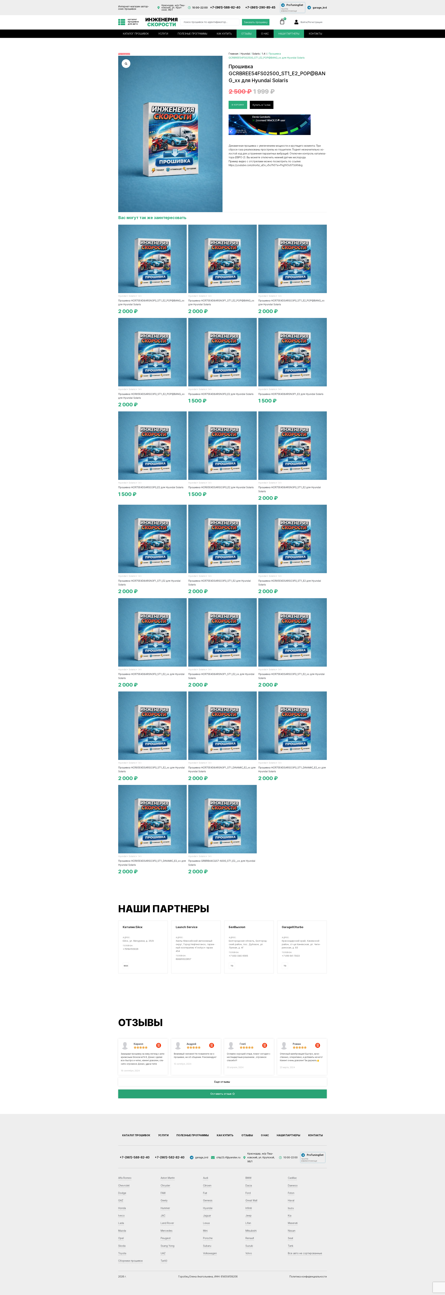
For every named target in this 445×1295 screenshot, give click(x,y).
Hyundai (245, 53)
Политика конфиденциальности (308, 1276)
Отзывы (246, 33)
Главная (233, 53)
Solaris (256, 53)
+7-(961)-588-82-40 (225, 7)
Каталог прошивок (136, 33)
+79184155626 (130, 949)
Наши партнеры (288, 33)
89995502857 (183, 959)
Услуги (163, 33)
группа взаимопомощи (289, 9)
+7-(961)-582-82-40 (169, 1157)
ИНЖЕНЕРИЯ (161, 22)
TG (231, 966)
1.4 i (264, 53)
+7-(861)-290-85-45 (260, 7)
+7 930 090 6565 (238, 955)
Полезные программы (192, 33)
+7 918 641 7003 (291, 955)
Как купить (224, 33)
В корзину (238, 105)
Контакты (315, 33)
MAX (126, 966)
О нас (265, 33)
